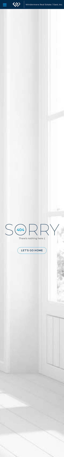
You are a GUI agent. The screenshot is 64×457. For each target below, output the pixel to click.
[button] (32, 250)
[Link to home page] (16, 4)
